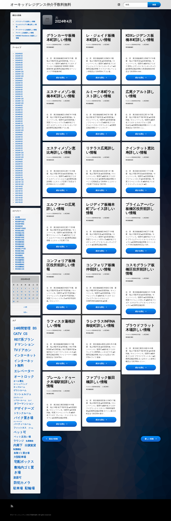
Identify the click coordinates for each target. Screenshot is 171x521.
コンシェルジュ (22, 394)
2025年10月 (19, 76)
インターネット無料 (24, 363)
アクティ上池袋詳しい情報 (25, 33)
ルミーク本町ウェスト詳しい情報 (100, 94)
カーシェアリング (20, 384)
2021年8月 (19, 189)
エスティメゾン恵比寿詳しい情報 (61, 150)
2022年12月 (19, 153)
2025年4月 (19, 90)
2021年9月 (19, 186)
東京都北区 (19, 226)
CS (25, 334)
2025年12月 (19, 72)
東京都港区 (19, 255)
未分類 (17, 217)
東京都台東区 (90, 333)
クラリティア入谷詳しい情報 (25, 21)
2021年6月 (19, 193)
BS (35, 328)
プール (30, 428)
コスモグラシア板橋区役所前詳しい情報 (140, 269)
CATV (17, 334)
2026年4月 (19, 63)
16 (17, 295)
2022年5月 (19, 168)
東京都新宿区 (90, 389)
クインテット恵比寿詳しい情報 (140, 150)
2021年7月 (19, 191)
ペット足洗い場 (22, 436)
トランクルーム (22, 413)
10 (21, 291)
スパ (29, 400)
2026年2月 (19, 67)
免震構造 (29, 441)
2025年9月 (19, 78)
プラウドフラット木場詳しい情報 (140, 327)
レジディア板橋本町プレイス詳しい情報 (100, 208)
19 (29, 295)
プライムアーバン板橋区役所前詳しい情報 (140, 208)
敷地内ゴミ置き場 (24, 469)
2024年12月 (19, 99)
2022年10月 (19, 157)
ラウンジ (19, 440)
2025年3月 (19, 92)
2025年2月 (19, 94)
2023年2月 (19, 148)
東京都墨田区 (19, 235)
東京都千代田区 (20, 228)
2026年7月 (19, 56)
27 (33, 298)
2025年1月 (19, 96)
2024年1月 (19, 123)
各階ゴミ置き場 (22, 453)
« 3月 (25, 307)
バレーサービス (17, 421)
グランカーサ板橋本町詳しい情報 (61, 37)
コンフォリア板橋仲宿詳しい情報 (100, 267)
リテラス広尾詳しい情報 (100, 150)
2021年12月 (19, 180)
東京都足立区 (19, 269)
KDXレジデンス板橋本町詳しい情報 (140, 37)
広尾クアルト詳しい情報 (140, 94)
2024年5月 (19, 114)
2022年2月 (19, 175)
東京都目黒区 (19, 258)
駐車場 (18, 488)
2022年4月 (19, 171)
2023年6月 (19, 139)
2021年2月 (19, 202)
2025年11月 (19, 74)
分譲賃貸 (30, 445)
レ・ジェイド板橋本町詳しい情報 (100, 37)
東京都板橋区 (50, 47)
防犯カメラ (22, 483)
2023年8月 (19, 135)
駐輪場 (30, 488)
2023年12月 (19, 126)
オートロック (24, 376)
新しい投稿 (149, 439)
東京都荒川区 (19, 262)
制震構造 (17, 449)
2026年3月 (19, 65)
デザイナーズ (24, 408)
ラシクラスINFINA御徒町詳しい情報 (100, 323)
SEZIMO (67, 44)
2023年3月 (19, 146)
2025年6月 (19, 85)
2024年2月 (19, 121)
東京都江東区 (129, 337)
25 (25, 298)
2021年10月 (19, 184)
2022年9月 (19, 159)
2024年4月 (19, 117)
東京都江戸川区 (20, 249)
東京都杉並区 (19, 244)
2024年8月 (19, 108)
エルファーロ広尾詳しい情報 (61, 206)
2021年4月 (19, 198)
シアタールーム (20, 400)
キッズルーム (19, 387)
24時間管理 (22, 328)
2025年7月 (19, 83)
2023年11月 (19, 128)
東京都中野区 (19, 224)
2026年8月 (19, 54)
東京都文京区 (19, 240)
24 (21, 298)
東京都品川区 (19, 233)
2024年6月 (19, 112)
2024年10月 (19, 103)
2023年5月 (19, 141)
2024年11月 (19, 101)
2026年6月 (19, 58)
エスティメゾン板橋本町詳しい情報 (61, 94)
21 (37, 295)
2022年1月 (19, 177)
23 (17, 298)
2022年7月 (19, 164)
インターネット (25, 355)
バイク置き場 (23, 418)
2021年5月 (19, 195)
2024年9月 (19, 105)
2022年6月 (19, 166)
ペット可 (20, 432)
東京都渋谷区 (129, 103)
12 (29, 291)
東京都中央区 (19, 222)
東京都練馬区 (19, 260)
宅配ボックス (24, 462)
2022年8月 (19, 162)
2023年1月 (19, 150)
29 (13, 301)
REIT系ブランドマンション (24, 342)
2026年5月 (19, 60)
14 (37, 291)
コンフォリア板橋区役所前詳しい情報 (61, 265)
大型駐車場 (20, 456)
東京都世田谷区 (20, 219)
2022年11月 (19, 155)
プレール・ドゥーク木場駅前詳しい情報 (61, 382)
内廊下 (18, 445)
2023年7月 (19, 137)
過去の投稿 (53, 439)
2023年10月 (19, 130)
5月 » (25, 312)
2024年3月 (19, 119)
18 (25, 295)
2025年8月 (19, 81)
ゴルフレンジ (18, 397)
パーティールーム (22, 424)
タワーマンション (24, 403)
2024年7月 (19, 110)
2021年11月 (19, 182)
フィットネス (20, 428)
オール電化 (19, 381)
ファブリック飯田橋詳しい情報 (100, 380)
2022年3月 (19, 173)
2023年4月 (19, 144)
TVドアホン (22, 350)
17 (21, 295)
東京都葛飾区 (19, 264)
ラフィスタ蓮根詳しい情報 (61, 323)
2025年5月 (19, 87)
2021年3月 (19, 200)
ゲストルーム (20, 390)
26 (29, 298)
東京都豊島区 (19, 267)
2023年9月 (19, 132)
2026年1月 (19, 69)
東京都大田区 (19, 237)
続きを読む (66, 77)
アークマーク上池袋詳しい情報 (26, 30)
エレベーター (24, 371)
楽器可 (17, 477)
